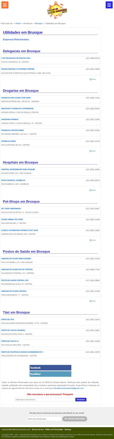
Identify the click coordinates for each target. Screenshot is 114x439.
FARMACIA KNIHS (8, 141)
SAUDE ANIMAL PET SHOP (12, 219)
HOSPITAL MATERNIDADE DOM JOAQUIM (18, 169)
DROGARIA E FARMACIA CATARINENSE (17, 109)
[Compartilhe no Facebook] (50, 367)
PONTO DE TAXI (7, 319)
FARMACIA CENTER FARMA (12, 130)
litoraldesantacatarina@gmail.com (69, 388)
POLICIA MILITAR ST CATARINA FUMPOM (17, 69)
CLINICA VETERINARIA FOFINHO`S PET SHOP (19, 230)
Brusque (39, 23)
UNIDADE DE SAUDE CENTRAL (14, 291)
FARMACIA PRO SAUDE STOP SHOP (16, 98)
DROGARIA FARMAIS (9, 119)
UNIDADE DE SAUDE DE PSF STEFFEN (17, 269)
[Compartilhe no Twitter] (50, 374)
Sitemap (68, 430)
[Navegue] (4, 4)
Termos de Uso (38, 430)
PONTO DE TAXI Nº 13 (9, 341)
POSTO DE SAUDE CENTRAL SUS (15, 280)
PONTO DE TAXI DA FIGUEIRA (13, 330)
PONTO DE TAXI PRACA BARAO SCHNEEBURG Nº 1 (22, 352)
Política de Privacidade (54, 430)
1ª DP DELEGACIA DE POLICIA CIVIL (15, 58)
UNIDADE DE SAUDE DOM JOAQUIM (16, 259)
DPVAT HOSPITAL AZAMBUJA (13, 180)
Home (18, 23)
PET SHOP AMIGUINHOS (11, 209)
